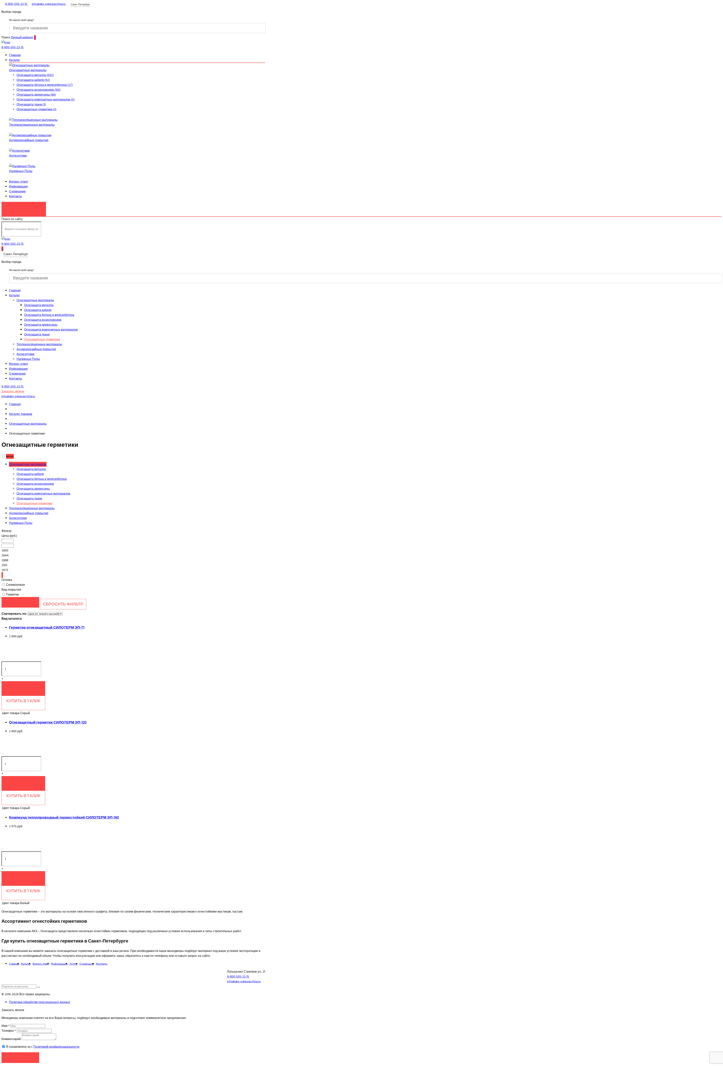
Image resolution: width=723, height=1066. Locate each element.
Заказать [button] (20, 1057)
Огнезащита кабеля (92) (33, 80)
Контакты (15, 196)
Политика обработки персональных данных (39, 1002)
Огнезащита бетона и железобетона (49, 315)
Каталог (14, 60)
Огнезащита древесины (40, 324)
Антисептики (18, 155)
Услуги (73, 964)
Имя (6, 1025)
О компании (17, 191)
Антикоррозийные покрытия (28, 140)
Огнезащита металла (38, 305)
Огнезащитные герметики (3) (36, 109)
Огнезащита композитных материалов (51, 329)
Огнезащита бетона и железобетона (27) (45, 84)
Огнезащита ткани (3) (31, 104)
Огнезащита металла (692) (35, 75)
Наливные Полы (20, 171)
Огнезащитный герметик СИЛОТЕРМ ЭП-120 (47, 722)
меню (10, 456)
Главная (15, 55)
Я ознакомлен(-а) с (42, 1046)
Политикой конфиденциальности (56, 1046)
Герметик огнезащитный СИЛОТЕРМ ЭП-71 (46, 627)
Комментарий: (11, 1039)
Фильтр (6, 530)
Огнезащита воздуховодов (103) (38, 89)
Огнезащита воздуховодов (42, 319)
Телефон (9, 1030)
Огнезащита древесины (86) (36, 94)
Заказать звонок (24, 207)
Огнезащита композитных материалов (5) (46, 99)
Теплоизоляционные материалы (32, 124)
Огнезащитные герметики (42, 339)
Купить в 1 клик (23, 701)
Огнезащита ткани (37, 334)
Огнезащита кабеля (37, 310)
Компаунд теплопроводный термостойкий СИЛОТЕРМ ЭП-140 (64, 817)
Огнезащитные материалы (28, 70)
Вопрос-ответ (18, 181)
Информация (18, 186)
